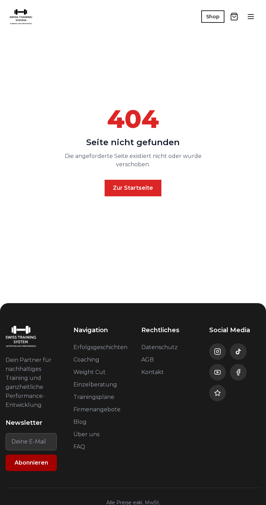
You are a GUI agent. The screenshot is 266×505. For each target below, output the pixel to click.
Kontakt (152, 372)
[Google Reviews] (217, 393)
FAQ (79, 446)
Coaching (86, 359)
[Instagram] (217, 351)
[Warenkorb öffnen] (234, 17)
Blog (80, 422)
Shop (213, 16)
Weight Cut (89, 372)
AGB (147, 359)
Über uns (86, 434)
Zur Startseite (133, 188)
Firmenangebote (97, 409)
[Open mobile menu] (251, 17)
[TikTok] (238, 351)
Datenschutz (159, 347)
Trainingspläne (93, 397)
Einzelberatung (95, 384)
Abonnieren (31, 462)
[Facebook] (238, 372)
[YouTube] (217, 372)
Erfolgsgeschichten (100, 347)
